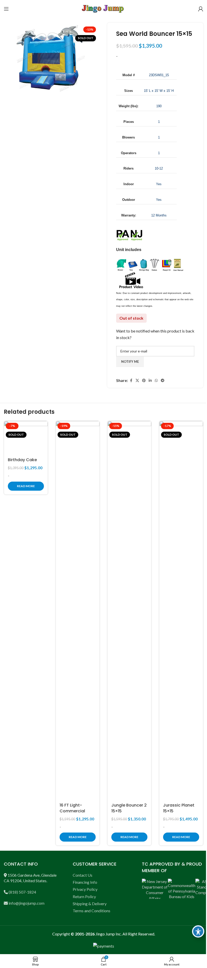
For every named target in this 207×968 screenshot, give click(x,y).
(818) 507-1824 (22, 892)
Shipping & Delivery (90, 903)
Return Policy (84, 896)
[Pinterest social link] (144, 380)
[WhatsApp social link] (156, 380)
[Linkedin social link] (150, 380)
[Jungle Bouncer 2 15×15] (129, 610)
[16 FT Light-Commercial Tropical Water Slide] (77, 610)
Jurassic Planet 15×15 (178, 808)
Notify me (130, 361)
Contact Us (82, 875)
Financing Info (85, 882)
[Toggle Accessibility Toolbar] (198, 931)
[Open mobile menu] (6, 9)
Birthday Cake (22, 460)
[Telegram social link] (162, 380)
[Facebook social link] (131, 380)
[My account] (201, 9)
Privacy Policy (85, 889)
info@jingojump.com (26, 903)
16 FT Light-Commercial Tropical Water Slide (75, 813)
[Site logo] (103, 8)
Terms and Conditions (91, 910)
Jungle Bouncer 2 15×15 (129, 808)
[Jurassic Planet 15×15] (181, 610)
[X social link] (137, 380)
